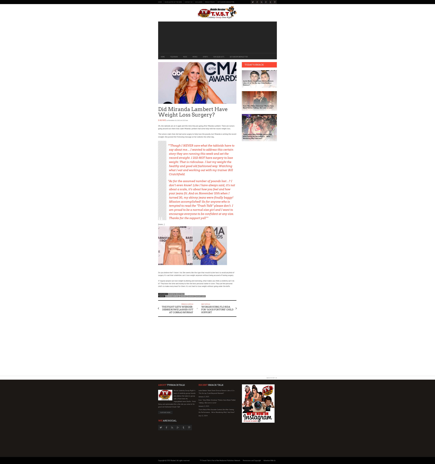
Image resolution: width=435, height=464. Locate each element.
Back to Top (271, 378)
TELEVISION (174, 57)
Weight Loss (200, 296)
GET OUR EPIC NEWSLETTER (226, 2)
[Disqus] (197, 347)
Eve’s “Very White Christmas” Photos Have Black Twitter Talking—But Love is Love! (217, 401)
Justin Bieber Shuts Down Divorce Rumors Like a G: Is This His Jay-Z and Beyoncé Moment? (216, 391)
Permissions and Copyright (252, 460)
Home (160, 2)
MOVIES (195, 57)
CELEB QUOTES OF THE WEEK (173, 2)
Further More (165, 412)
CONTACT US (188, 2)
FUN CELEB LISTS (218, 57)
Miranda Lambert (172, 296)
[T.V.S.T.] (217, 12)
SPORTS (205, 57)
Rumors (183, 296)
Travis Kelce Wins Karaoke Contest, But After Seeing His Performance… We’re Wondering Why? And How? (217, 411)
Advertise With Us (269, 460)
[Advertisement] (217, 37)
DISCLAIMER (198, 2)
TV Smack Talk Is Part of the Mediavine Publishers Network (220, 460)
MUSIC (185, 57)
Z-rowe (162, 120)
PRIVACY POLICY (210, 2)
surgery (191, 296)
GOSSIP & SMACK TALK (176, 294)
